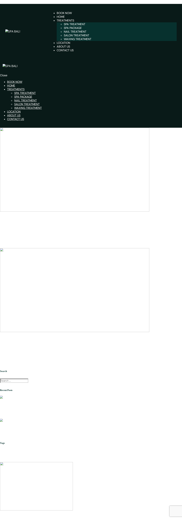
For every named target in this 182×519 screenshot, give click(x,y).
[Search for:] (14, 380)
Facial (44, 453)
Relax (173, 452)
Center (16, 452)
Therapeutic (13, 459)
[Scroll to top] (2, 517)
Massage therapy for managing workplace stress (24, 413)
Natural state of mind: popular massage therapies (36, 218)
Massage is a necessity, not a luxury (25, 338)
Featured (59, 452)
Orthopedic (158, 453)
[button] (50, 225)
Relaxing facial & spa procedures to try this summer (25, 436)
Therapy (5, 225)
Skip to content (10, 2)
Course (32, 452)
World (36, 460)
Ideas (112, 453)
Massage (143, 453)
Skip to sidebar (30, 2)
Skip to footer (49, 2)
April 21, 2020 (20, 225)
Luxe (132, 453)
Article (5, 453)
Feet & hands (87, 452)
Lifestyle (122, 453)
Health (106, 453)
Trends (29, 460)
